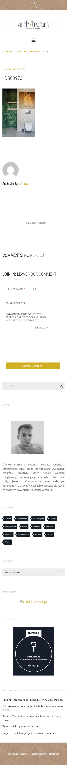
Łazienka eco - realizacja (27, 51)
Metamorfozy (23, 534)
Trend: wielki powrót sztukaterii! (21, 726)
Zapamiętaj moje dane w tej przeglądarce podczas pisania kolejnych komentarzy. (26, 317)
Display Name (15, 289)
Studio (49, 534)
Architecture (22, 519)
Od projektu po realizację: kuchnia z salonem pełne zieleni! (32, 708)
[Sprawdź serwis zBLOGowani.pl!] (33, 602)
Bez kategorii (38, 519)
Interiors (36, 526)
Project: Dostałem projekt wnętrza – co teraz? (29, 733)
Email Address (16, 303)
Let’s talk (49, 526)
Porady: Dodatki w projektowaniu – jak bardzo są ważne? (31, 718)
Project (38, 534)
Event (24, 526)
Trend (7, 542)
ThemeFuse (53, 753)
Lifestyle (8, 534)
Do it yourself (10, 526)
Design (53, 519)
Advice (8, 519)
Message (41, 327)
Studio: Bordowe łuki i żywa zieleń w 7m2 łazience (33, 699)
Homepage (7, 51)
